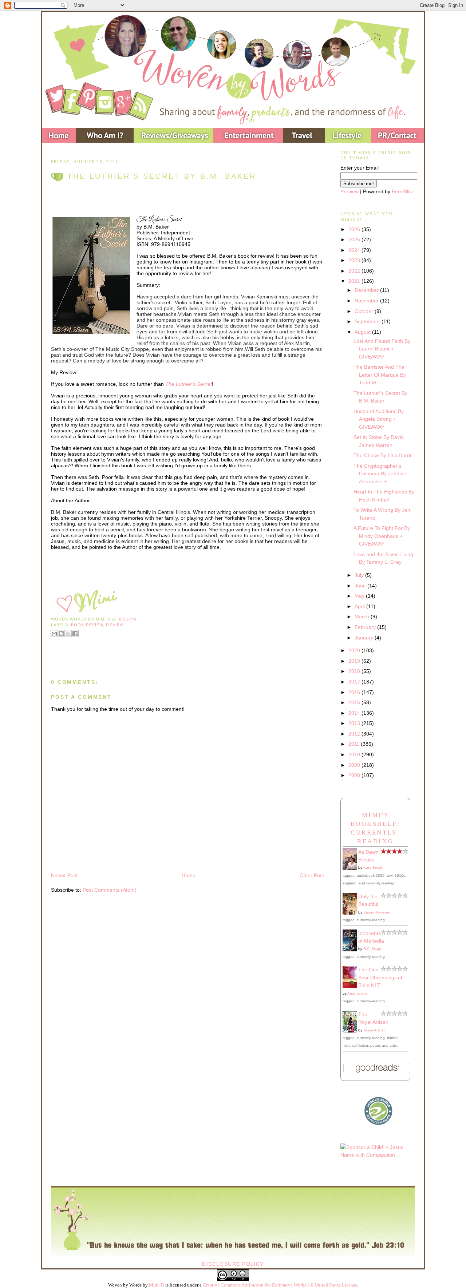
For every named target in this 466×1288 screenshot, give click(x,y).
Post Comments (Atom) (110, 890)
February (366, 627)
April (360, 606)
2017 (355, 682)
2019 (355, 661)
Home (189, 875)
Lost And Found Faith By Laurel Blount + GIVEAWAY (382, 349)
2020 (355, 650)
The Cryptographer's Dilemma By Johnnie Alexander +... (380, 473)
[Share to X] (68, 633)
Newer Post (64, 875)
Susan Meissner (376, 912)
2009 (355, 765)
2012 (355, 734)
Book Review (87, 625)
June (361, 585)
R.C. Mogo (372, 949)
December (367, 290)
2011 (354, 744)
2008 (355, 775)
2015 (355, 702)
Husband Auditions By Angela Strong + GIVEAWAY (379, 419)
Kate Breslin (373, 867)
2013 (355, 723)
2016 (355, 692)
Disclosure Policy (233, 1264)
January (365, 638)
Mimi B (156, 1285)
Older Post (312, 875)
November (367, 301)
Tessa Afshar (374, 1030)
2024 (355, 250)
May (360, 596)
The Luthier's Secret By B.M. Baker (161, 176)
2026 (355, 229)
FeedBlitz (402, 191)
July (360, 575)
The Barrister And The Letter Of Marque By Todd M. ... (380, 374)
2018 (355, 671)
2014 (355, 713)
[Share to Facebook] (75, 633)
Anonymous (357, 993)
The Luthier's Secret (188, 384)
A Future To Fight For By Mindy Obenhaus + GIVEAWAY (382, 536)
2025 (355, 239)
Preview (349, 191)
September (368, 321)
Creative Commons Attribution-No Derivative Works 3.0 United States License (280, 1285)
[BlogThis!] (61, 633)
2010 (355, 754)
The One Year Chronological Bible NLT (380, 977)
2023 (355, 260)
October (365, 311)
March (363, 616)
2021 (355, 281)
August (363, 332)
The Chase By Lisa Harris (383, 455)
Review (115, 625)
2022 (355, 271)
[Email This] (54, 633)
